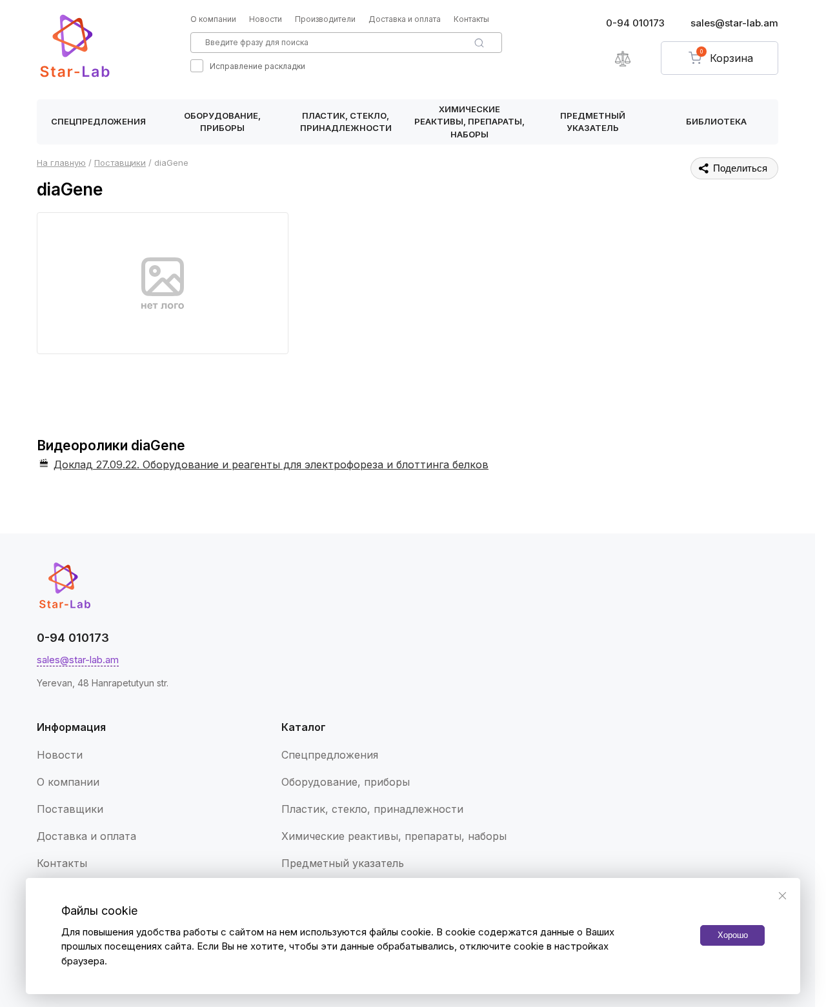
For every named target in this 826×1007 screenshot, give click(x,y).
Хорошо (733, 935)
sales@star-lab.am (734, 23)
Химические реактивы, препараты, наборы (469, 121)
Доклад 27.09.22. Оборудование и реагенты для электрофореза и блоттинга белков (271, 464)
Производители (325, 19)
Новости (265, 19)
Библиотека (716, 121)
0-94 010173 (635, 23)
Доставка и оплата (404, 19)
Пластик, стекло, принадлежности (346, 122)
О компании (213, 19)
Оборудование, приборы (222, 122)
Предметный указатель (592, 122)
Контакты (471, 19)
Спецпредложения (98, 121)
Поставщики (70, 809)
